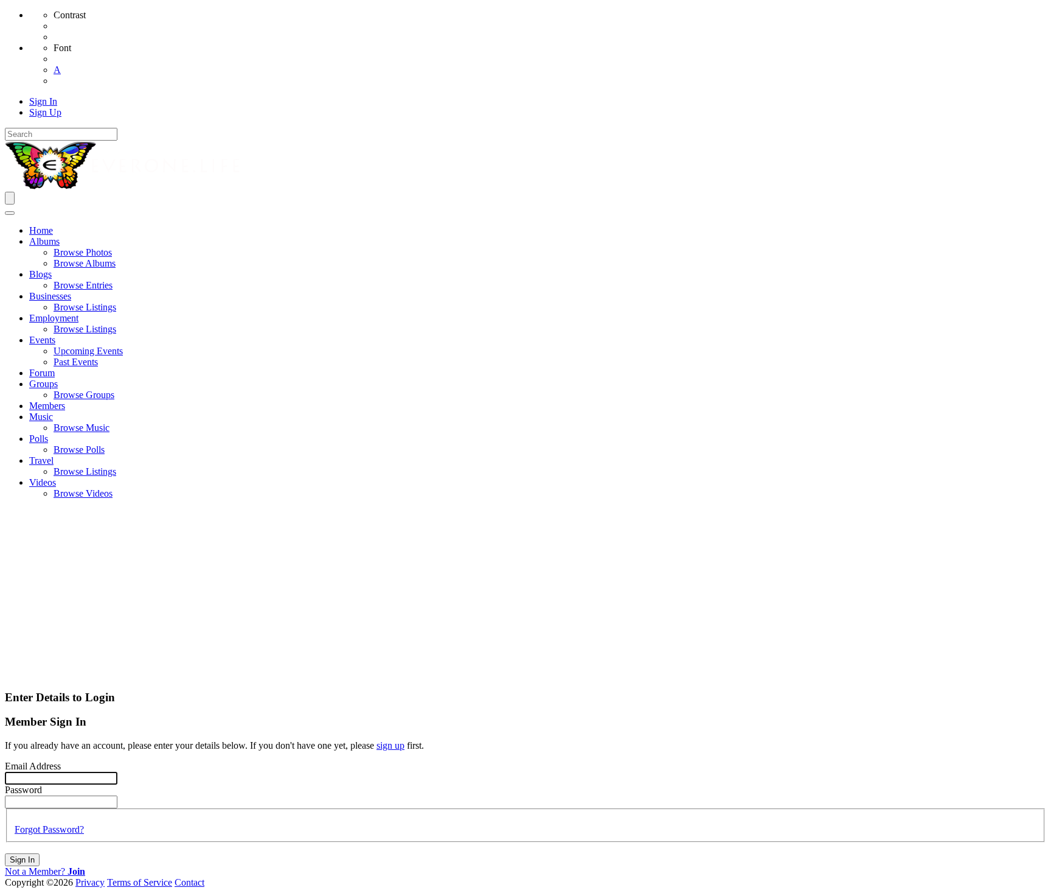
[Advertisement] (525, 594)
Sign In (22, 859)
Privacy (90, 882)
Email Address (33, 766)
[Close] (10, 213)
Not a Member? (45, 871)
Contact (189, 882)
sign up (390, 745)
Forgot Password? (49, 829)
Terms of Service (139, 882)
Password (23, 790)
